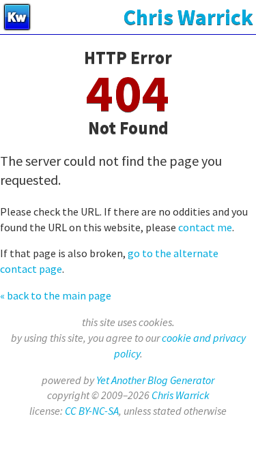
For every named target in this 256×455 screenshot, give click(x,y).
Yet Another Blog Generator (155, 380)
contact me (205, 227)
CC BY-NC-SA (92, 410)
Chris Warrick (181, 395)
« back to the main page (55, 295)
